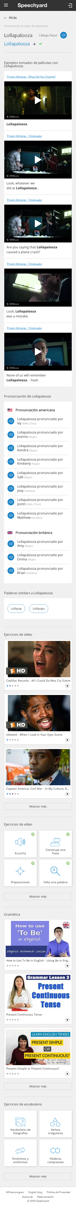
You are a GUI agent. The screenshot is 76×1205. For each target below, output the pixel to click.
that (33, 247)
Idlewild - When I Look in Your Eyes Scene (34, 734)
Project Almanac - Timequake (24, 136)
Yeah (34, 380)
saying (24, 247)
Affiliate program (15, 1192)
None (10, 375)
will (26, 375)
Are (9, 247)
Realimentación (45, 1196)
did (8, 188)
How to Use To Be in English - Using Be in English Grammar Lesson (38, 960)
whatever (22, 183)
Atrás (13, 17)
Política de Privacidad (58, 1192)
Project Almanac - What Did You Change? (31, 76)
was (9, 316)
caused (11, 252)
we (32, 183)
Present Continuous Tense (24, 1014)
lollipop (16, 608)
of (17, 375)
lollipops (39, 608)
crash (34, 252)
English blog (35, 1192)
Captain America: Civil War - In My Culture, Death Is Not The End (38, 789)
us (21, 375)
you (15, 247)
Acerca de (27, 1196)
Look (10, 183)
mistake (22, 316)
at (13, 188)
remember (38, 375)
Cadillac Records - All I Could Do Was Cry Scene (38, 680)
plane (25, 252)
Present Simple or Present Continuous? (32, 1068)
